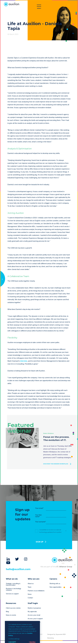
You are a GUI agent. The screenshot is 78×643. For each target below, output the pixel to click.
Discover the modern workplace (55, 464)
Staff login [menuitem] (33, 603)
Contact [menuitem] (30, 598)
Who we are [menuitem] (33, 579)
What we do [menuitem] (12, 579)
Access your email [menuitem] (34, 615)
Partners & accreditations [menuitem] (36, 591)
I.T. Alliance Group (64, 567)
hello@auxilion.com (18, 569)
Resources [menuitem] (11, 603)
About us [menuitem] (31, 583)
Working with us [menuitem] (55, 583)
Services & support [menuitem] (12, 594)
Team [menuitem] (29, 587)
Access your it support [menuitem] (35, 618)
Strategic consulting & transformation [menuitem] (13, 584)
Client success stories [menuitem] (13, 608)
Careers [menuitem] (53, 579)
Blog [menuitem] (7, 611)
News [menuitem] (30, 594)
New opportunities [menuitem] (55, 587)
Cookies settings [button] (13, 639)
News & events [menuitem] (11, 615)
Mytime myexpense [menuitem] (34, 608)
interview (23, 361)
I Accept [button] (12, 642)
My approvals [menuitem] (32, 611)
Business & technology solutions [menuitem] (13, 589)
